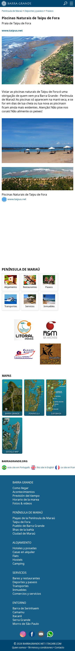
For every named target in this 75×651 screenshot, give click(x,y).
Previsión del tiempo (26, 496)
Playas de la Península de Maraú (34, 518)
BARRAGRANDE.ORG (15, 461)
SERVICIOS (20, 573)
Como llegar (21, 488)
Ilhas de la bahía (23, 530)
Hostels (17, 560)
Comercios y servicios (27, 594)
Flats (16, 556)
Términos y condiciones (40, 647)
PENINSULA (34, 413)
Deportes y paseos (34, 10)
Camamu (18, 612)
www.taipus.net (12, 30)
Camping (18, 563)
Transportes (21, 586)
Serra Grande (21, 620)
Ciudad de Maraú (24, 533)
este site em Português (19, 467)
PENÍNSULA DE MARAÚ (28, 512)
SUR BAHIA (56, 413)
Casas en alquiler (24, 552)
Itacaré (17, 616)
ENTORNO (19, 603)
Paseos (49, 10)
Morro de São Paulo (26, 624)
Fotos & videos (22, 503)
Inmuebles (20, 590)
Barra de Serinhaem (26, 608)
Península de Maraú (12, 10)
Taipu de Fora (21, 522)
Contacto (59, 647)
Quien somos (19, 647)
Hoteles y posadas (25, 548)
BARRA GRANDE (12, 413)
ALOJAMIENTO (22, 542)
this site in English (45, 467)
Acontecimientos (24, 492)
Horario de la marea (26, 499)
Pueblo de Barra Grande (28, 526)
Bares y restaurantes (26, 578)
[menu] (71, 3)
